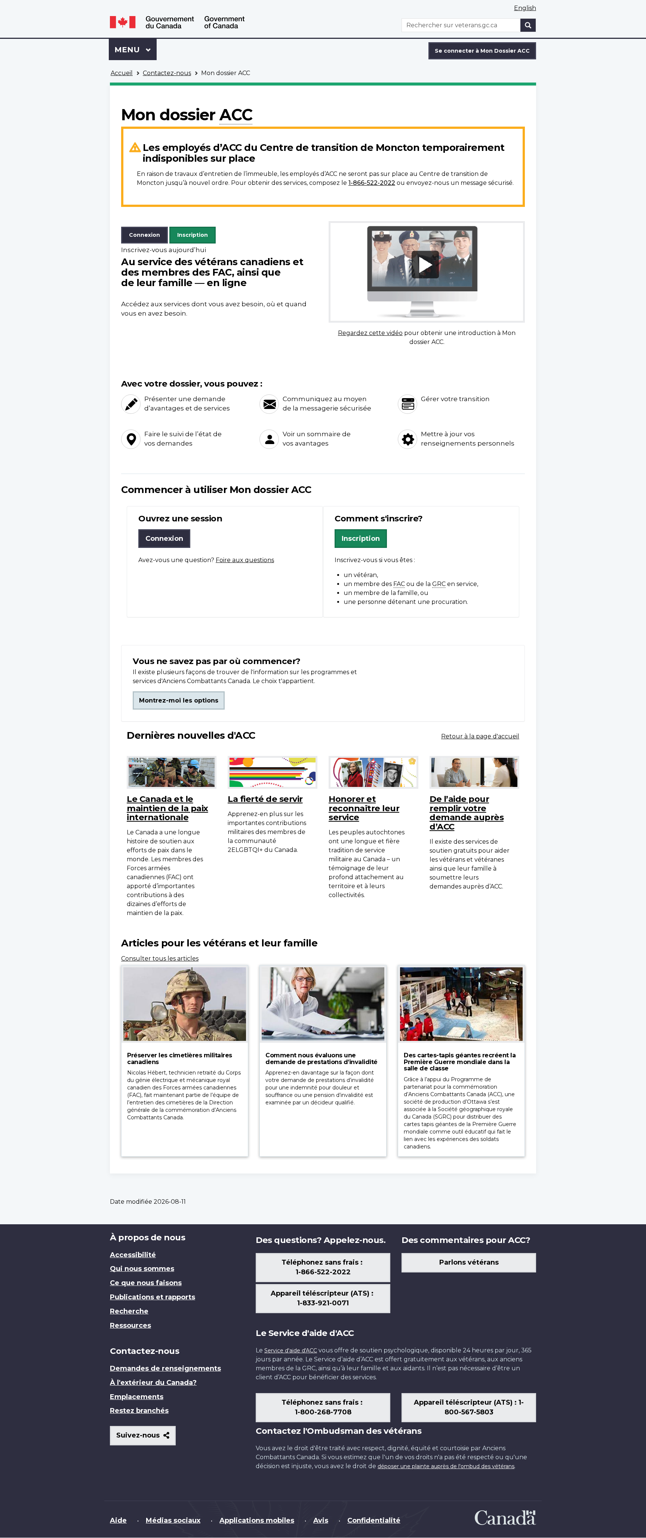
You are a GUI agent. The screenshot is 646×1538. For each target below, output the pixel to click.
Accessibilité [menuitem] (133, 1255)
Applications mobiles (256, 1520)
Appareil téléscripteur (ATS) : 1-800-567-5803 (469, 1407)
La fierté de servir (265, 799)
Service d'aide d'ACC (290, 1350)
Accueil (122, 73)
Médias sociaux (173, 1520)
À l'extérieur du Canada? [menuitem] (153, 1383)
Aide (118, 1520)
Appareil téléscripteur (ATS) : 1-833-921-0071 (323, 1298)
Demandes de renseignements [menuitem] (165, 1368)
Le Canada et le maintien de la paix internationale (167, 808)
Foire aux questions (245, 560)
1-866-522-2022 (371, 182)
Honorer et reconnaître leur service (364, 808)
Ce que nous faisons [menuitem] (146, 1283)
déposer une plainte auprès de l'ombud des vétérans (446, 1466)
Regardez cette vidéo (370, 333)
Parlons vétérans (469, 1262)
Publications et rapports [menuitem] (152, 1297)
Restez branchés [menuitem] (139, 1411)
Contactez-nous (167, 73)
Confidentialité (373, 1520)
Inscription (192, 235)
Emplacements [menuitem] (136, 1397)
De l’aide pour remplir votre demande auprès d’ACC (467, 813)
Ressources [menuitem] (130, 1325)
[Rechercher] (528, 25)
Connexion (144, 235)
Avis (320, 1520)
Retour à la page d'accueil (480, 736)
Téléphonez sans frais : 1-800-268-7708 (323, 1407)
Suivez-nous (146, 1438)
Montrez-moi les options (178, 700)
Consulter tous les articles (160, 958)
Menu (135, 49)
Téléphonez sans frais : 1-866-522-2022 (323, 1267)
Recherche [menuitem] (129, 1311)
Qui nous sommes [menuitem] (142, 1269)
